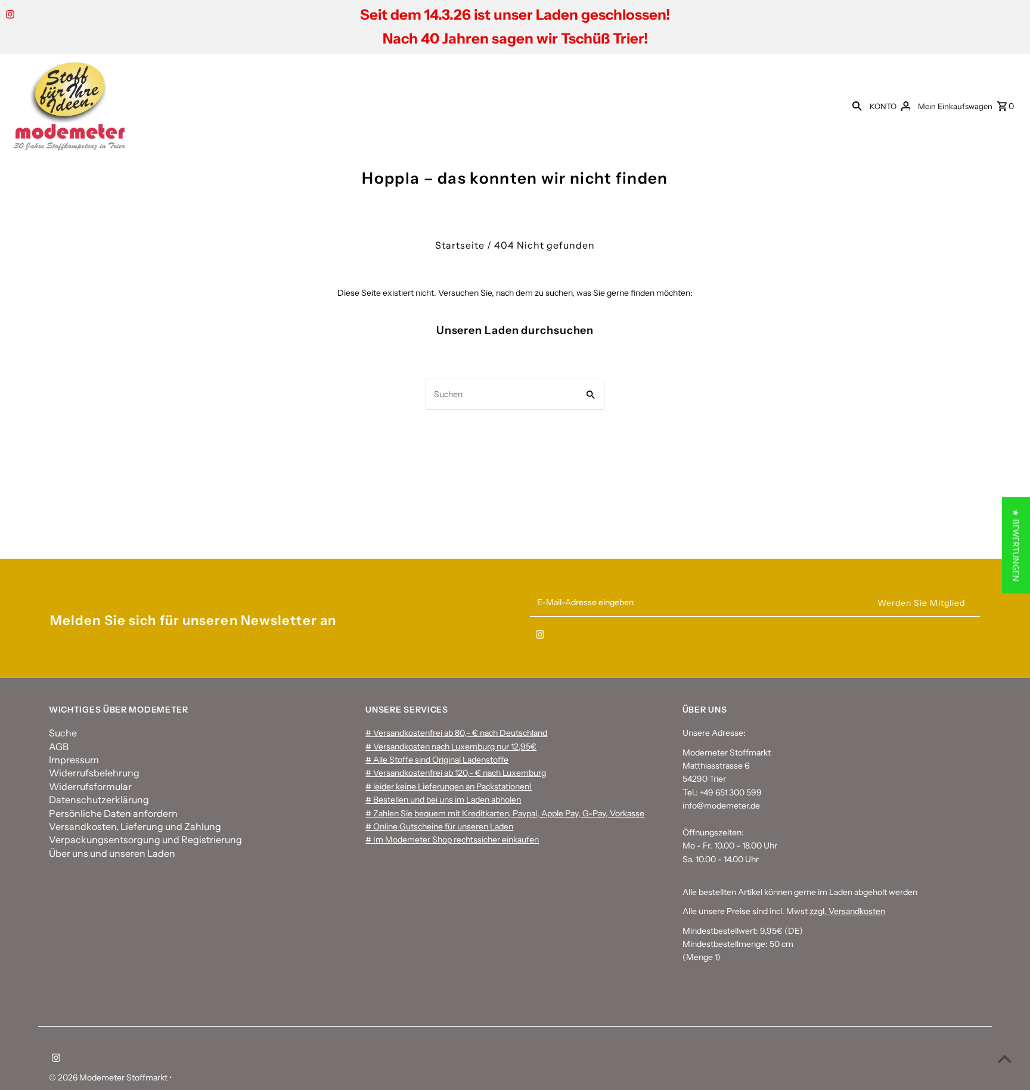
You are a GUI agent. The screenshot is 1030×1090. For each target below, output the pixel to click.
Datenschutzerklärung (99, 800)
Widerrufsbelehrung (94, 773)
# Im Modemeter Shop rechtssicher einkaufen (452, 839)
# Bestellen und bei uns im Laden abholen (443, 799)
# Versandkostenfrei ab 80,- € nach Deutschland (456, 732)
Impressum (74, 760)
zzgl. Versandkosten (847, 911)
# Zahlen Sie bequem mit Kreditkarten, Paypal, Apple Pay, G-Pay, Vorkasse (504, 813)
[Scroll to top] (1004, 1058)
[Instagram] (8, 15)
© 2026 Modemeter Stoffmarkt (109, 1077)
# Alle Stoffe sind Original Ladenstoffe (436, 759)
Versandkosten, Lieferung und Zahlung (135, 826)
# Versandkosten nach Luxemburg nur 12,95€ (450, 746)
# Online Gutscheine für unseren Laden (439, 826)
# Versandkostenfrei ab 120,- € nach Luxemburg (455, 772)
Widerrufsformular (90, 786)
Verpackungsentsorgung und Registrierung (145, 840)
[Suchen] (857, 105)
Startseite (460, 245)
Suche (63, 733)
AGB (59, 747)
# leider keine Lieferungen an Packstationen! (448, 786)
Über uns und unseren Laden (112, 853)
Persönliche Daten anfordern (113, 813)
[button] (1016, 545)
